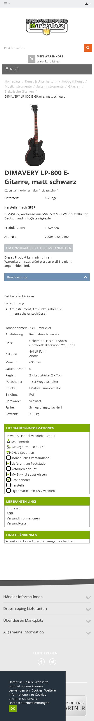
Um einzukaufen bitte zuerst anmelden (38, 248)
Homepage (13, 81)
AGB (10, 513)
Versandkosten (17, 523)
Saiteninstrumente (50, 86)
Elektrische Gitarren (19, 91)
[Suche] (88, 48)
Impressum (15, 508)
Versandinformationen (23, 518)
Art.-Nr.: (10, 237)
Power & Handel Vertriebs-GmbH (31, 436)
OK (12, 708)
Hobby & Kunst (73, 81)
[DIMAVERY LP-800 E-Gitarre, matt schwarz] (35, 135)
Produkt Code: (14, 228)
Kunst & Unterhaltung (41, 81)
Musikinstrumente (18, 86)
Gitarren (74, 86)
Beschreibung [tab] (17, 277)
